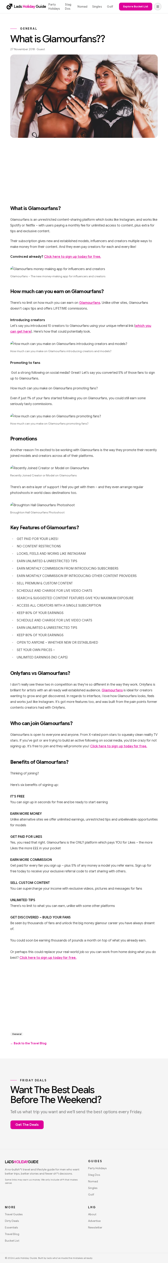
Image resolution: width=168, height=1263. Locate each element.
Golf (110, 6)
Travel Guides (14, 1214)
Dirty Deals (12, 1221)
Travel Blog (12, 1234)
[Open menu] (157, 6)
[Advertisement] (84, 170)
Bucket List (12, 1240)
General (17, 1033)
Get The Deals (27, 1125)
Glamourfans (89, 303)
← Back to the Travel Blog (28, 1043)
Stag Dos (68, 6)
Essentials (11, 1227)
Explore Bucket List (135, 6)
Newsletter (95, 1227)
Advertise (94, 1221)
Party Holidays (54, 6)
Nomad (82, 6)
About (92, 1214)
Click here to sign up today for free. (72, 257)
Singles (97, 6)
